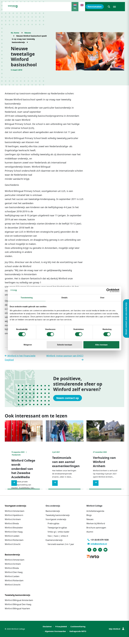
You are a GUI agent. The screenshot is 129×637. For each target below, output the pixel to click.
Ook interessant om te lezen (36, 416)
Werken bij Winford (95, 523)
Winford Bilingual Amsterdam (19, 600)
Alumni (89, 531)
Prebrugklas (53, 523)
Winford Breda (12, 523)
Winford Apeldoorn (14, 515)
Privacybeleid (61, 626)
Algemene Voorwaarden (55, 631)
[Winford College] (13, 6)
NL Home (15, 33)
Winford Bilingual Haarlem (17, 608)
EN (82, 8)
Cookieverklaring (77, 626)
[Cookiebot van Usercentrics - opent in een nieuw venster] (108, 290)
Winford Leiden (12, 536)
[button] (109, 7)
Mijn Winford (114, 629)
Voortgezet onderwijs (56, 519)
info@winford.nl (99, 543)
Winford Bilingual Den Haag (18, 604)
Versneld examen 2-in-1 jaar (61, 544)
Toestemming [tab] (27, 298)
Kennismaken (95, 6)
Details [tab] (64, 298)
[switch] (50, 334)
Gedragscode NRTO (77, 631)
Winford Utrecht (12, 544)
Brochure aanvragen (96, 527)
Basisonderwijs (53, 511)
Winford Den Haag (14, 531)
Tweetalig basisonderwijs (58, 515)
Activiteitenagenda (95, 511)
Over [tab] (102, 298)
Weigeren (28, 345)
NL (75, 8)
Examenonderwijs (54, 540)
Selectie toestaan (64, 345)
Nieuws (27, 33)
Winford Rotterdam (14, 540)
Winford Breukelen (14, 527)
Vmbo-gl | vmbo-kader (58, 531)
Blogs (89, 515)
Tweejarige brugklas (57, 527)
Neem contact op (67, 398)
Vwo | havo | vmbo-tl (58, 536)
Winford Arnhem (13, 519)
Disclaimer (47, 626)
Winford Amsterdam (14, 511)
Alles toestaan (101, 345)
